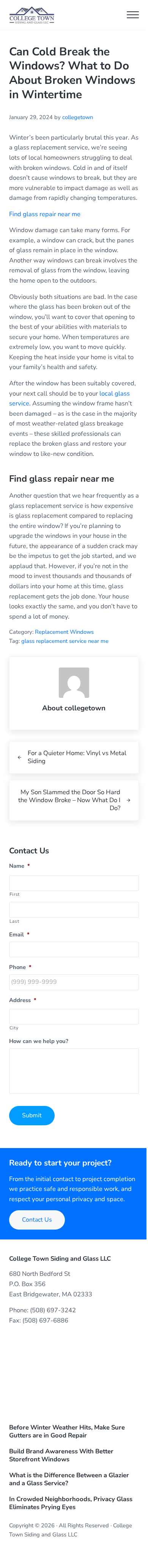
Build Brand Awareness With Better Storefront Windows (61, 1456)
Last (14, 921)
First (14, 894)
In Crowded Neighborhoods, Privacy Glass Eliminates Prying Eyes (70, 1503)
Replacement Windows (64, 632)
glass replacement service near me (65, 641)
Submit (32, 1115)
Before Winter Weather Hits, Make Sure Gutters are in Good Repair (67, 1432)
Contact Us (37, 1220)
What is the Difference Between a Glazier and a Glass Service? (69, 1479)
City (14, 1028)
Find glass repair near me (44, 214)
